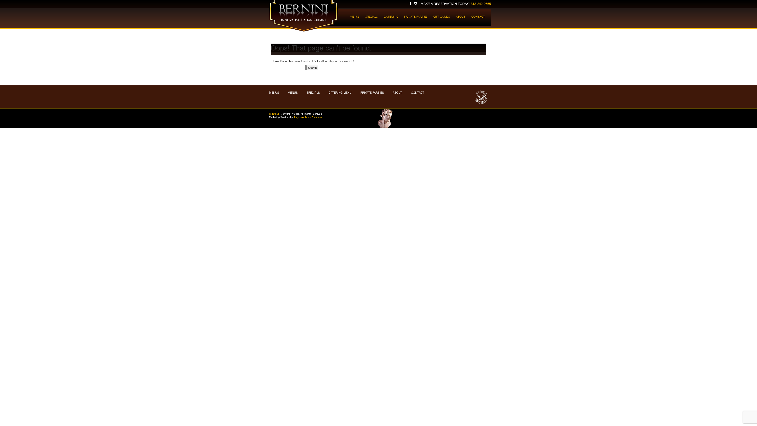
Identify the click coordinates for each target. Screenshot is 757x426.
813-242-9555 (481, 4)
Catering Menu (340, 92)
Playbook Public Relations (308, 117)
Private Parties (415, 16)
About (460, 16)
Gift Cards (441, 16)
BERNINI (274, 114)
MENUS (274, 92)
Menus (355, 16)
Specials (371, 16)
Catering (391, 16)
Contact (478, 16)
